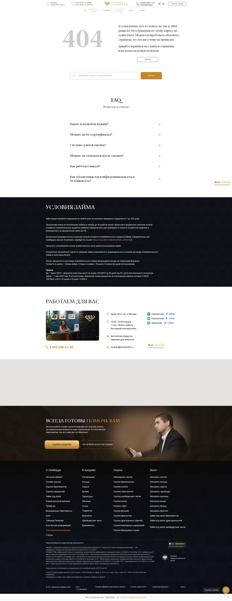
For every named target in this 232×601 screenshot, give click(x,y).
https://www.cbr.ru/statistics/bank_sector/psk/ (113, 240)
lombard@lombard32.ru (122, 347)
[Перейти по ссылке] (48, 4)
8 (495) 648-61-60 (147, 3)
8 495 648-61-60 (61, 347)
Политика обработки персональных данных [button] (110, 587)
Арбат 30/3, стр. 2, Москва (123, 314)
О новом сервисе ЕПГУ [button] (138, 587)
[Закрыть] (228, 597)
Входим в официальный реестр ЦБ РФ (177, 558)
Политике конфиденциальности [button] (132, 597)
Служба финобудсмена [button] (160, 587)
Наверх (183, 587)
